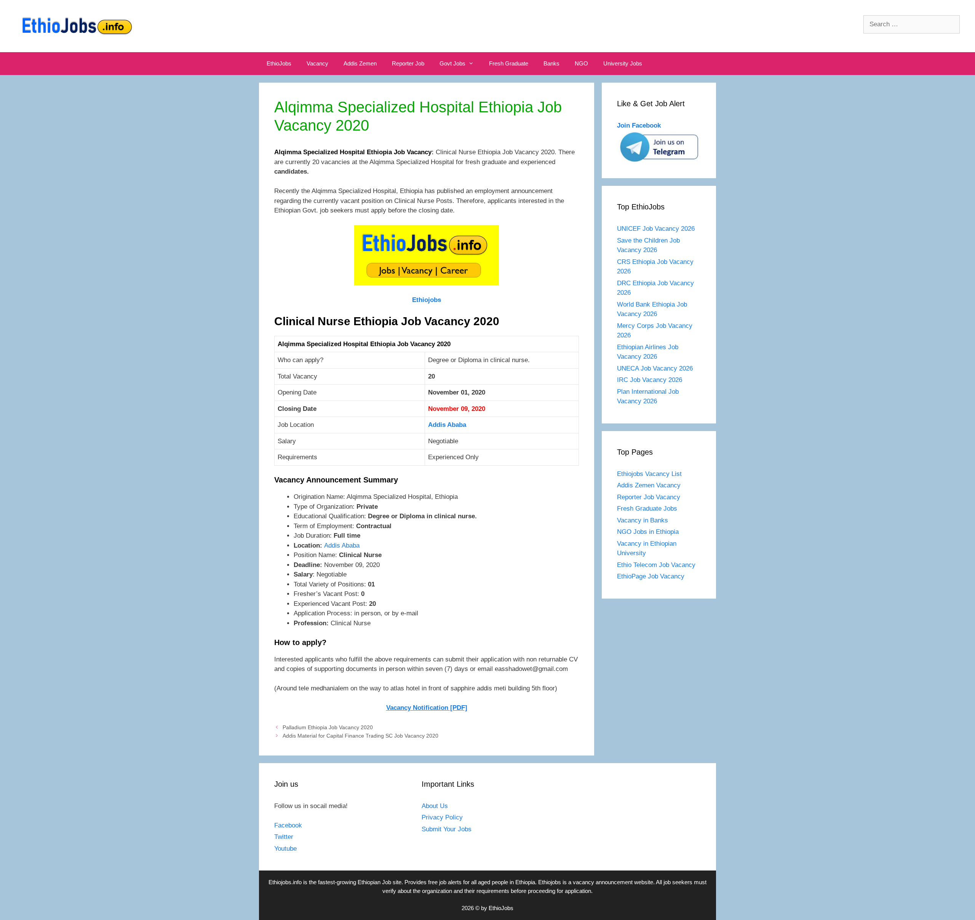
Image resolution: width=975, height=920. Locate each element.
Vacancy (317, 63)
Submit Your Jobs (447, 829)
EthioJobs (279, 63)
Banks (551, 63)
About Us (435, 806)
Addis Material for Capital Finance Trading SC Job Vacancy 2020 (360, 736)
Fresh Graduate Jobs (647, 508)
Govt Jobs (452, 63)
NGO (581, 63)
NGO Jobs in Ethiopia (649, 531)
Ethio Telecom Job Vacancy (657, 565)
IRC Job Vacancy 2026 (649, 379)
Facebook (288, 825)
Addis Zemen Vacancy (649, 485)
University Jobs (622, 63)
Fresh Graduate (508, 63)
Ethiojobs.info (285, 882)
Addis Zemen (360, 63)
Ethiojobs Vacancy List (649, 474)
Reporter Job (408, 63)
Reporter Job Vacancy (648, 497)
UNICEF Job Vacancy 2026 (656, 228)
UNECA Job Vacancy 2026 (655, 368)
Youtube (285, 848)
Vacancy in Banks (642, 520)
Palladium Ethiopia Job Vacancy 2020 (328, 727)
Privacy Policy (442, 817)
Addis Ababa (447, 424)
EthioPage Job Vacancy (650, 576)
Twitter (283, 836)
